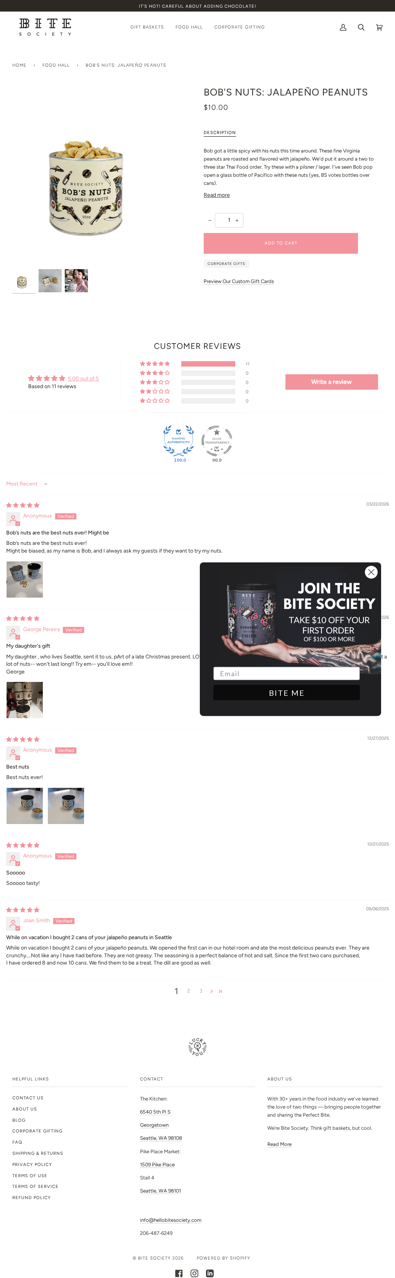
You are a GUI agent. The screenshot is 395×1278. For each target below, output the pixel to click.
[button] (155, 364)
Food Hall (56, 65)
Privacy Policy (32, 1164)
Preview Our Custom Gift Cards (239, 281)
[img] (22, 505)
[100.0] (178, 440)
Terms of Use (29, 1175)
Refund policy (31, 1197)
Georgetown (154, 1125)
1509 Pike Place (157, 1164)
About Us (24, 1109)
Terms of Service (35, 1186)
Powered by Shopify (223, 1258)
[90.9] (216, 440)
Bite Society (154, 1258)
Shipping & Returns (37, 1153)
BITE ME (287, 692)
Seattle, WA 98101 (160, 1191)
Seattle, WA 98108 (161, 1138)
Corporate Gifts (226, 263)
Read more (217, 195)
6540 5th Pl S (155, 1112)
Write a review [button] (331, 381)
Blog (18, 1120)
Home (19, 65)
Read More (279, 1144)
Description (220, 132)
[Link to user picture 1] (24, 579)
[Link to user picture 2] (65, 805)
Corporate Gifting (37, 1131)
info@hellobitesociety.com (170, 1220)
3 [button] (201, 991)
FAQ (17, 1142)
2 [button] (188, 991)
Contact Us (28, 1097)
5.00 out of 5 (83, 378)
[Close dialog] (371, 572)
